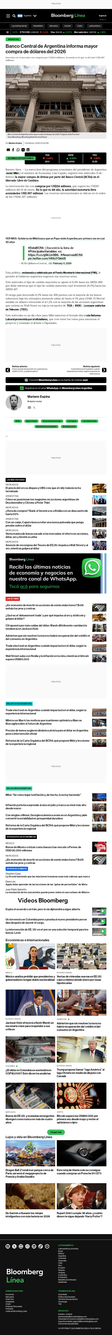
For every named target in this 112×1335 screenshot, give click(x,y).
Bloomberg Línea (69, 427)
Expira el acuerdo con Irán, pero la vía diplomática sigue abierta (43, 909)
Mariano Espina (15, 143)
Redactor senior (34, 401)
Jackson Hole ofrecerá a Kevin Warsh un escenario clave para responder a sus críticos (30, 1026)
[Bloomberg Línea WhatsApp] (56, 573)
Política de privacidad (66, 1297)
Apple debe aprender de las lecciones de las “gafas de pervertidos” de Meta (46, 884)
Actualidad (10, 1302)
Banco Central (31, 421)
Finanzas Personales (14, 1306)
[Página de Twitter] (14, 1246)
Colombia (62, 1258)
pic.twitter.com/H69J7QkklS (47, 258)
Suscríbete (62, 1294)
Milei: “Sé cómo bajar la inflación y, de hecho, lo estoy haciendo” (43, 795)
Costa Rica (62, 1275)
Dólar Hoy (10, 1299)
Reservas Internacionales (52, 421)
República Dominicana (67, 1280)
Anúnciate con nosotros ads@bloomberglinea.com (78, 1319)
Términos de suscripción (68, 1299)
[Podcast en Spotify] (47, 1246)
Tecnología (62, 1302)
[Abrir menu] (8, 16)
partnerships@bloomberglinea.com (72, 1317)
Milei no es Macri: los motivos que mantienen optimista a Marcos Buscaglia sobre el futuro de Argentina (44, 722)
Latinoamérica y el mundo (68, 1249)
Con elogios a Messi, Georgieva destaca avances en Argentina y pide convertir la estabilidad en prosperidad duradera (46, 817)
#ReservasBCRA (72, 255)
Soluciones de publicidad (68, 1324)
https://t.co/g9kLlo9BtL (43, 255)
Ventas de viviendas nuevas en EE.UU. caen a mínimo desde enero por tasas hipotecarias (79, 980)
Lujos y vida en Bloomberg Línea (29, 1137)
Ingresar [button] (102, 16)
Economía (10, 1294)
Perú (60, 1265)
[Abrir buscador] (14, 16)
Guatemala (62, 1282)
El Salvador (62, 1277)
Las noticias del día (89, 421)
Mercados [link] (54, 26)
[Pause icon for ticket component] (7, 32)
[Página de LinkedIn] (34, 1246)
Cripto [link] (79, 26)
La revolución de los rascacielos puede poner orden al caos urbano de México (48, 892)
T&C (60, 1304)
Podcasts (9, 1309)
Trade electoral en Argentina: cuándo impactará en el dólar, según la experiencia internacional (83, 371)
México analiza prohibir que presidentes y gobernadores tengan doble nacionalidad (30, 978)
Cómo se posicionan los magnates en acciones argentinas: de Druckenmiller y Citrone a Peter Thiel (42, 501)
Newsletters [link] (38, 26)
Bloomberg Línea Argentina (46, 427)
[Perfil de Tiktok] (40, 1246)
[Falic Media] (102, 20)
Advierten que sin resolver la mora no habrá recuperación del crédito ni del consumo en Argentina (79, 1027)
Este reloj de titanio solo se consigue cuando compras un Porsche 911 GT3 (79, 1171)
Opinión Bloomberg (17, 869)
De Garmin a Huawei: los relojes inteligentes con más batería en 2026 (28, 1215)
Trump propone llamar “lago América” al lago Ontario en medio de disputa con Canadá (80, 1073)
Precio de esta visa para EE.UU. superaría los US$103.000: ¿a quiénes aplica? (29, 370)
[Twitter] (34, 407)
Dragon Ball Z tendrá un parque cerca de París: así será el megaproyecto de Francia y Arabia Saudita (30, 1173)
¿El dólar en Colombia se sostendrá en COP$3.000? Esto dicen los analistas (28, 1072)
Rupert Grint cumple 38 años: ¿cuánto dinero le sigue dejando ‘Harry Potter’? (80, 1215)
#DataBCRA (36, 248)
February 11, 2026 (62, 263)
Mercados (10, 1297)
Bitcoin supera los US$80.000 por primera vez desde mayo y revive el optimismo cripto (77, 1119)
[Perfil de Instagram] (27, 1246)
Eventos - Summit (65, 1314)
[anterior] (8, 370)
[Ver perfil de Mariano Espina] (16, 402)
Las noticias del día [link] (19, 26)
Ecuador (61, 1268)
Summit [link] (67, 26)
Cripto (8, 1304)
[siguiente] (104, 370)
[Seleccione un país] (34, 16)
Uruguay (61, 1272)
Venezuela (62, 1261)
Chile (60, 1263)
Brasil (60, 1251)
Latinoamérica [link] (94, 26)
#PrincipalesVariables (42, 251)
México (61, 1253)
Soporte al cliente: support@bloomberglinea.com (77, 1321)
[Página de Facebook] (8, 1246)
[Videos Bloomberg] (56, 900)
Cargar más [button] (56, 1132)
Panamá (61, 1270)
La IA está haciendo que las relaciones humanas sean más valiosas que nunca (48, 876)
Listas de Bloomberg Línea (16, 1311)
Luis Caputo (72, 421)
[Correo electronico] (29, 407)
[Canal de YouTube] (21, 1246)
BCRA (18, 421)
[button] (8, 150)
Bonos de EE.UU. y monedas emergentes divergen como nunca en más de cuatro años (30, 1119)
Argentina (13, 39)
